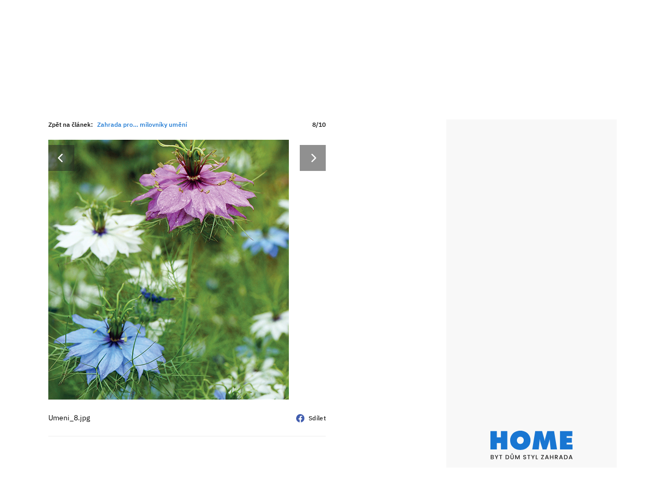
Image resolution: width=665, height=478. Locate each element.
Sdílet (317, 418)
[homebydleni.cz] (531, 445)
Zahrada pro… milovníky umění (142, 124)
